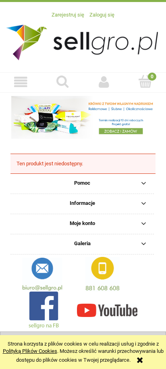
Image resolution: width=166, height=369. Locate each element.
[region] (83, 117)
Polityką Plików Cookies (30, 351)
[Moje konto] (103, 82)
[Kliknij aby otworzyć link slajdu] (83, 117)
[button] (21, 82)
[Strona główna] (83, 41)
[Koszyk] (145, 81)
